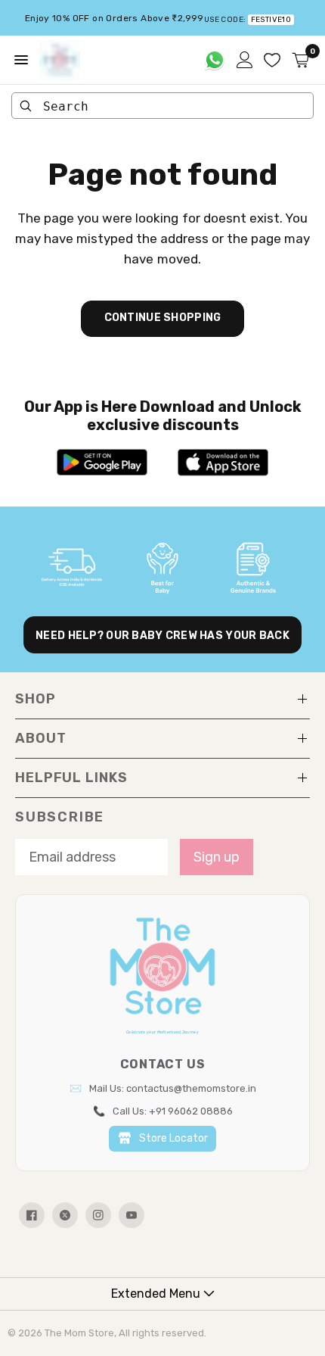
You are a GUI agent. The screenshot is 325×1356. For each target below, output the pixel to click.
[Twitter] (65, 1215)
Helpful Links (71, 777)
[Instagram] (98, 1215)
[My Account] (244, 60)
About (41, 738)
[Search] (25, 106)
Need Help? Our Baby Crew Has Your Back (162, 635)
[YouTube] (131, 1215)
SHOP (35, 698)
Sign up (216, 857)
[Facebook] (32, 1215)
